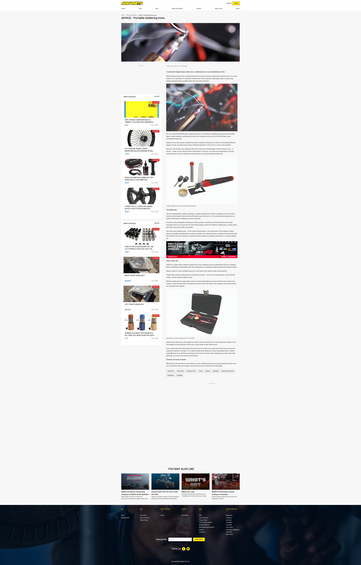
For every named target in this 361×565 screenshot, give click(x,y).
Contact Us (202, 532)
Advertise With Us (204, 525)
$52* (126, 125)
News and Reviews (131, 15)
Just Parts (180, 371)
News (162, 515)
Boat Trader (229, 534)
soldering (170, 375)
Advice (208, 371)
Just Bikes (229, 522)
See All (156, 96)
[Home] (132, 3)
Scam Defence (203, 517)
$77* (126, 338)
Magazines (229, 515)
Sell (157, 8)
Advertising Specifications (207, 527)
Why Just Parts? (145, 517)
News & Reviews (177, 8)
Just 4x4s (229, 525)
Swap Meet (184, 515)
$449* (127, 252)
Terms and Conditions (205, 522)
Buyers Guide (125, 517)
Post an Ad (143, 515)
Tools (200, 371)
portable (179, 375)
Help (200, 509)
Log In (229, 3)
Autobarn (216, 371)
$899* (127, 183)
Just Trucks (229, 527)
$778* (127, 154)
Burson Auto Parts (228, 371)
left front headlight (134, 304)
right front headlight (135, 275)
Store (238, 8)
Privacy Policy (203, 520)
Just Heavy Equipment (232, 529)
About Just (218, 8)
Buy (140, 8)
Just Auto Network (231, 509)
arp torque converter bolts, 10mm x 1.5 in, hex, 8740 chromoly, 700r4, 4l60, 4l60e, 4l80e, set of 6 (139, 122)
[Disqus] (201, 436)
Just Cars (170, 371)
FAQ (200, 515)
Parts (122, 515)
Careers (201, 529)
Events (199, 8)
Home (123, 8)
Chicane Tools (191, 371)
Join (236, 3)
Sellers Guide (144, 520)
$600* (127, 212)
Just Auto (229, 517)
